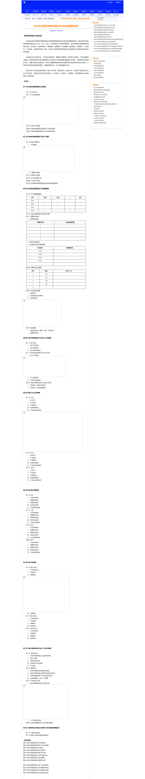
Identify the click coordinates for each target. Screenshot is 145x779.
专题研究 (92, 11)
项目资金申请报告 (99, 111)
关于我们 (110, 2)
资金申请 (43, 15)
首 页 (27, 11)
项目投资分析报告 (99, 113)
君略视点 (75, 11)
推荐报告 (51, 11)
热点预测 (116, 15)
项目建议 (59, 15)
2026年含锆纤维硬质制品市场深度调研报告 (106, 44)
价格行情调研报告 (99, 70)
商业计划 (35, 15)
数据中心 (59, 11)
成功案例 (67, 11)
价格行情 (108, 15)
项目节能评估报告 (99, 92)
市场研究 (84, 15)
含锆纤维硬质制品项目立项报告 (102, 37)
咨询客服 (35, 11)
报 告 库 (116, 11)
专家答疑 (43, 11)
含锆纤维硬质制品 (48, 18)
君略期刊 (84, 11)
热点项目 (100, 11)
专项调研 (92, 15)
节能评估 (51, 15)
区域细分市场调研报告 (100, 123)
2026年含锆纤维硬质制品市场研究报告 (105, 41)
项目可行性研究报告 (99, 61)
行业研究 (100, 15)
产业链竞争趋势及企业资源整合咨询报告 (105, 104)
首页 (33, 18)
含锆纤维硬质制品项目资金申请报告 (104, 30)
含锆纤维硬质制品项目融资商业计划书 (104, 27)
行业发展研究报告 (99, 68)
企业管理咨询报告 (99, 120)
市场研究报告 (97, 63)
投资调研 (75, 15)
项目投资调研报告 (99, 77)
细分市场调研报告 (99, 87)
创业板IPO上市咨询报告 (100, 94)
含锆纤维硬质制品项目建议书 (102, 34)
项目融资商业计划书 (99, 97)
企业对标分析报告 (99, 99)
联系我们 (118, 2)
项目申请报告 (97, 106)
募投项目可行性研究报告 (101, 101)
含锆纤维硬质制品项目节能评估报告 (104, 32)
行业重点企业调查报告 (100, 115)
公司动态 (108, 11)
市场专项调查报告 (99, 66)
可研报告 (27, 15)
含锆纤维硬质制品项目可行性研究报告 (104, 25)
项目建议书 (97, 108)
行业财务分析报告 (99, 118)
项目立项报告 (97, 75)
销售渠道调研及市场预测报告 (102, 90)
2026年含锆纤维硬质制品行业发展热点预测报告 (107, 51)
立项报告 (67, 15)
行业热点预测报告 (99, 73)
